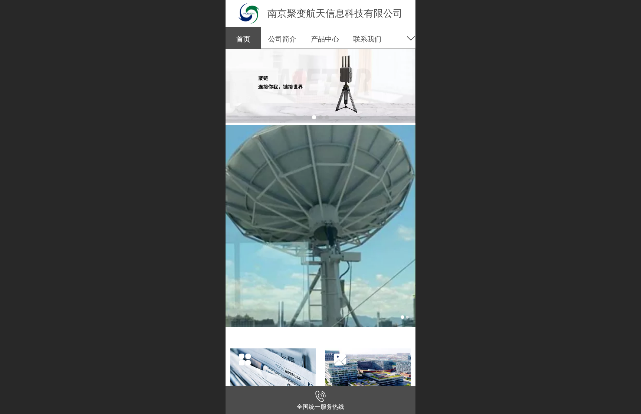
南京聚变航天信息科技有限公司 (334, 13)
